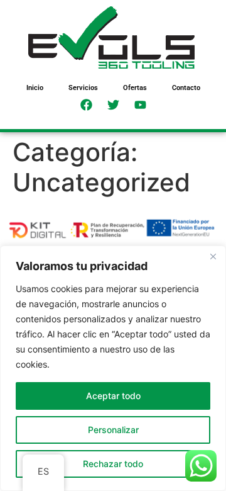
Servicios (83, 88)
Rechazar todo (113, 463)
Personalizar (113, 429)
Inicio (34, 88)
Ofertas (135, 88)
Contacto (186, 88)
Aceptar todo (113, 395)
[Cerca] (212, 256)
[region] (113, 368)
